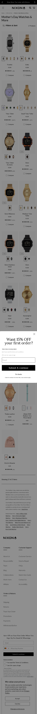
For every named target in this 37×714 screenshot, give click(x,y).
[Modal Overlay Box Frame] (18, 357)
